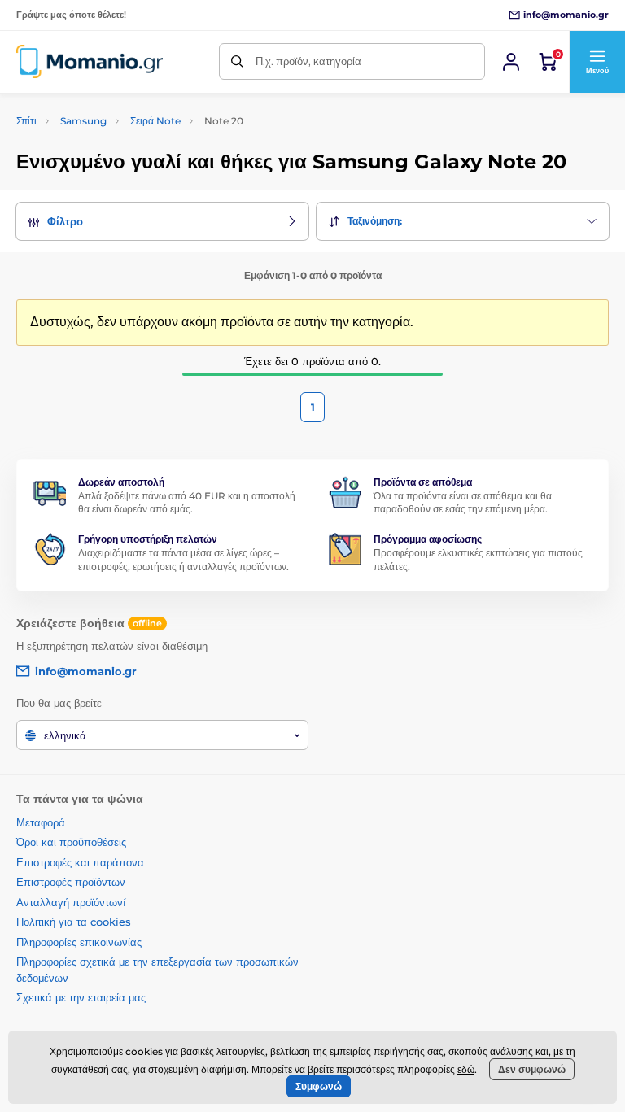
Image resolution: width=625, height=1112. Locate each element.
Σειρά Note (155, 121)
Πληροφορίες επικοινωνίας (79, 941)
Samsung (83, 121)
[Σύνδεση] (511, 62)
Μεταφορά (40, 822)
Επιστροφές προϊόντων (70, 881)
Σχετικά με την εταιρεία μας (81, 997)
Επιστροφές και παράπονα (80, 862)
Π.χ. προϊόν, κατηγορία (308, 61)
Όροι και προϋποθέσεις (71, 841)
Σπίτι (26, 121)
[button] (597, 62)
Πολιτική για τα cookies (73, 921)
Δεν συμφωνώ (532, 1069)
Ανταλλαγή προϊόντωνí (71, 902)
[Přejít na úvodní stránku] (89, 61)
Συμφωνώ (318, 1086)
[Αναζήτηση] (237, 61)
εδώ (465, 1069)
